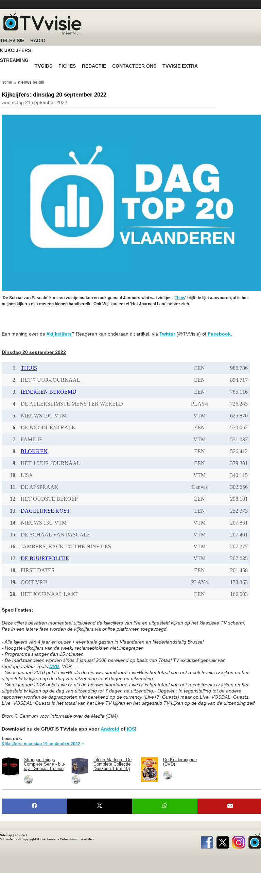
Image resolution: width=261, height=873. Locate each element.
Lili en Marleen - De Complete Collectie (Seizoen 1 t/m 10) (112, 764)
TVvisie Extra (180, 66)
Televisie (12, 40)
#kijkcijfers (59, 334)
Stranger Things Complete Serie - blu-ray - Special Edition (44, 764)
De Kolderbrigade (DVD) (180, 762)
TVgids (43, 66)
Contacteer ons (134, 66)
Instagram (238, 841)
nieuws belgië (31, 82)
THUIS (29, 368)
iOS (131, 729)
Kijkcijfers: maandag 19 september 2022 (41, 743)
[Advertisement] (56, 322)
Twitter (167, 334)
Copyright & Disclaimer (38, 839)
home (7, 82)
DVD (54, 666)
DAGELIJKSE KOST (45, 511)
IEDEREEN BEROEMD (48, 392)
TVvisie (254, 841)
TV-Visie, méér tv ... (42, 24)
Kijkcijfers (15, 50)
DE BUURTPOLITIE (45, 558)
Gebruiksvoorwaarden (77, 839)
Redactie (94, 66)
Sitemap (6, 835)
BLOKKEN (34, 451)
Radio (38, 40)
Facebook (219, 334)
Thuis (180, 297)
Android (110, 729)
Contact (21, 835)
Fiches (67, 66)
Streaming (14, 60)
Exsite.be (10, 839)
